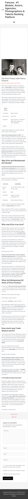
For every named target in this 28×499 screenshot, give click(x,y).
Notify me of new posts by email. (12, 474)
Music (12, 83)
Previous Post (14, 414)
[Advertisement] (14, 44)
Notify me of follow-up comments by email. (14, 470)
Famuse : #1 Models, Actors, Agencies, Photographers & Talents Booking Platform (15, 10)
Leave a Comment (6, 83)
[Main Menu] (14, 22)
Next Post (14, 417)
